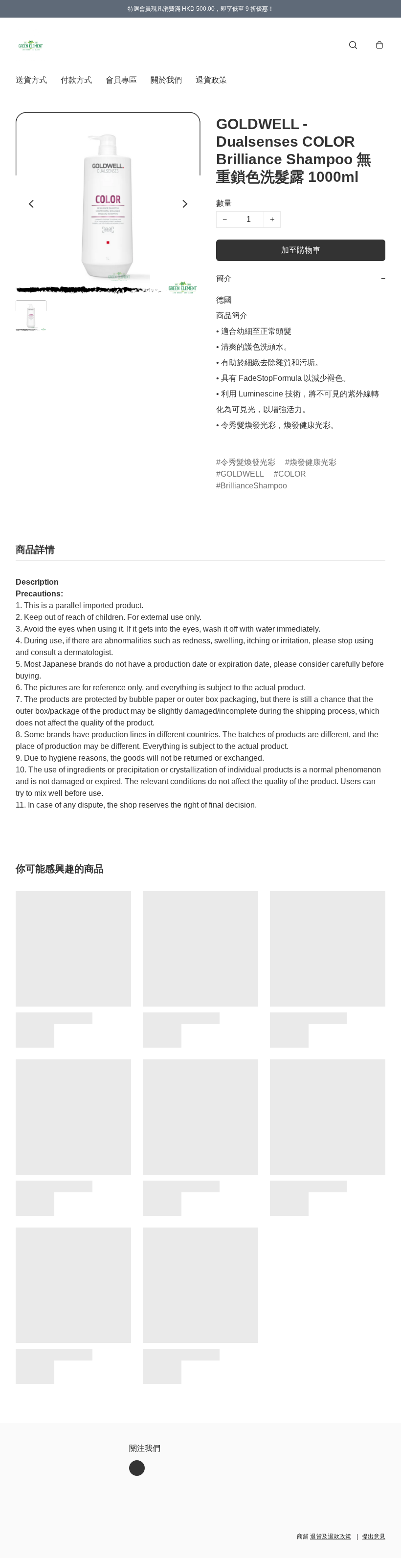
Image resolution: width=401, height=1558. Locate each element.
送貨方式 (31, 80)
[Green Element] (31, 45)
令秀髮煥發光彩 (248, 462)
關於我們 (166, 80)
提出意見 (373, 1536)
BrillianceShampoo (254, 486)
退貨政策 (211, 80)
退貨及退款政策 (330, 1536)
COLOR (292, 474)
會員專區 (121, 80)
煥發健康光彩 (313, 462)
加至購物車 (300, 250)
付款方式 (76, 80)
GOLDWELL (242, 474)
